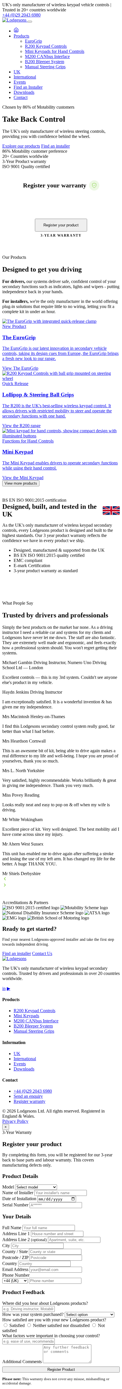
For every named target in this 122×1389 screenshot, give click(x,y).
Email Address (15, 1269)
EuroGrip (33, 41)
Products (21, 36)
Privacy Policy (15, 1121)
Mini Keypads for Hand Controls (54, 51)
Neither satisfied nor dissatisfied (61, 1325)
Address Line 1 (16, 1233)
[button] (61, 879)
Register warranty (29, 1101)
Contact (21, 97)
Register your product (61, 225)
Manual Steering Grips (45, 66)
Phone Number (16, 1275)
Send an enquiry (28, 1096)
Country (9, 1263)
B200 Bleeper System (44, 61)
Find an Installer (28, 87)
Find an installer (55, 146)
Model (8, 1187)
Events (20, 82)
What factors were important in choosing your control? (51, 1335)
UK (17, 71)
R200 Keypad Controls (46, 46)
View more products (21, 483)
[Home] (16, 30)
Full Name (11, 1227)
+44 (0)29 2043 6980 (21, 15)
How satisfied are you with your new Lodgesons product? (54, 1319)
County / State (15, 1251)
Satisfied (16, 1325)
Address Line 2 (24, 1239)
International (25, 77)
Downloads (24, 92)
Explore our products (21, 146)
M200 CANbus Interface (47, 56)
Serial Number (15, 1204)
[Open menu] (30, 21)
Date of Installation (19, 1198)
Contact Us (42, 953)
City (6, 1245)
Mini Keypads (26, 1015)
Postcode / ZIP (15, 1257)
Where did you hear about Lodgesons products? (45, 1303)
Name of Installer (17, 1192)
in (4, 988)
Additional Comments (22, 1361)
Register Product (61, 1369)
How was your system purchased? (33, 1314)
